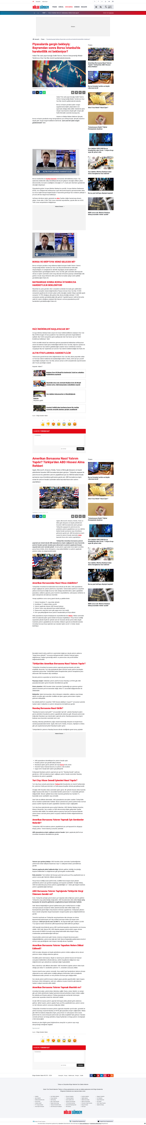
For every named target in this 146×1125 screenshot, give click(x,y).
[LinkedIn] (40, 92)
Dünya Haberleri (54, 1098)
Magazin (84, 7)
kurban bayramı (51, 179)
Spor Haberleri (38, 1098)
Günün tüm (108, 13)
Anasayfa (36, 39)
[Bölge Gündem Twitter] (95, 1)
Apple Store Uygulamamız (106, 1121)
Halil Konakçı (53, 1099)
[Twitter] (37, 92)
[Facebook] (33, 92)
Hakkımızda (71, 1075)
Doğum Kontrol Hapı (55, 1103)
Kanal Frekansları (100, 1099)
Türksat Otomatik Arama (56, 1104)
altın (58, 198)
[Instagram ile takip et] (105, 1075)
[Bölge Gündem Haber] (40, 7)
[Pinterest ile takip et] (108, 1075)
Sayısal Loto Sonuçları (70, 1101)
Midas (71, 616)
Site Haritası (68, 1106)
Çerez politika (83, 1123)
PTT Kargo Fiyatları (39, 1104)
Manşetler (38, 1)
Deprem (36, 398)
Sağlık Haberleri (85, 1098)
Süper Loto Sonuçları (86, 1101)
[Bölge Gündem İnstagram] (102, 1)
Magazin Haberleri (100, 1096)
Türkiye (57, 784)
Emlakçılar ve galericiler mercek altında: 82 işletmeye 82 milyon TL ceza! (67, 13)
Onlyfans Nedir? (38, 1103)
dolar (80, 535)
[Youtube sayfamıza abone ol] (98, 1075)
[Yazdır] (72, 92)
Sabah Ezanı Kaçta (85, 1099)
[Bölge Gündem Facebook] (98, 1)
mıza (87, 1123)
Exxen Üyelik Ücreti (70, 1099)
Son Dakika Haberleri (55, 1096)
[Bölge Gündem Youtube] (105, 1)
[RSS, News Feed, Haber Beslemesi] (112, 1075)
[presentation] (34, 13)
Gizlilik (81, 1075)
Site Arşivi (84, 1106)
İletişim (77, 1075)
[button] (76, 92)
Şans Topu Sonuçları (55, 1101)
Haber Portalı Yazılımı (40, 1121)
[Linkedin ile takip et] (101, 1075)
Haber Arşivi (44, 1)
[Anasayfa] (33, 1)
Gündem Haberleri (85, 1096)
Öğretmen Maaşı (100, 1104)
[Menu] (96, 7)
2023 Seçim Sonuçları (39, 1106)
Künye (65, 1075)
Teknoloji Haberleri (70, 1098)
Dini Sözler (99, 1101)
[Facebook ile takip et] (91, 1075)
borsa (62, 765)
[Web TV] (109, 1)
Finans (54, 7)
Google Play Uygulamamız (78, 1121)
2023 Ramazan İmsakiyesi (56, 1106)
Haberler (36, 1096)
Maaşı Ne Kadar (85, 1104)
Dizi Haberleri (99, 1098)
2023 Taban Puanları (101, 1103)
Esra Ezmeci (37, 1101)
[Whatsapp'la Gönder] (44, 92)
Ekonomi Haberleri (69, 1096)
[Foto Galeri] (113, 1)
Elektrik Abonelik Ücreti (39, 1099)
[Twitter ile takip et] (94, 1075)
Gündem (77, 7)
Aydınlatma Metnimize (95, 1123)
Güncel (61, 7)
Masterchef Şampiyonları (71, 1104)
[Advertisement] (43, 105)
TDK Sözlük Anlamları (70, 1103)
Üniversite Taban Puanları (87, 1103)
